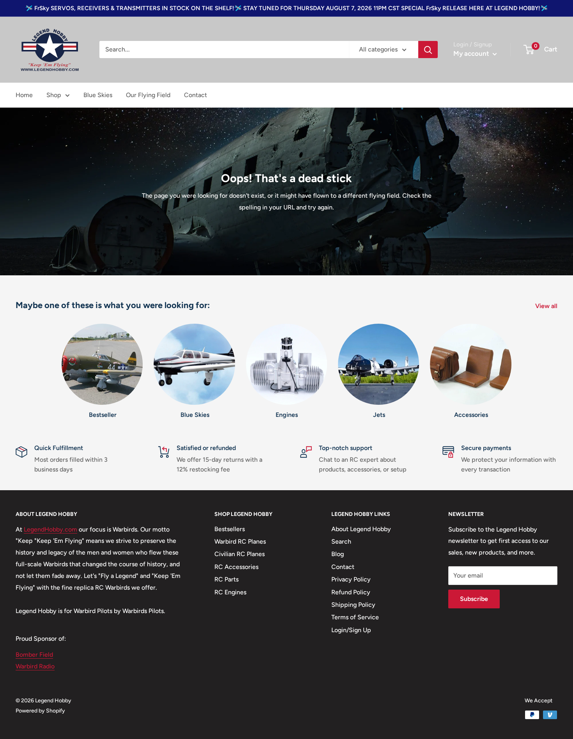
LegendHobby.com (50, 529)
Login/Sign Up (351, 630)
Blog (337, 554)
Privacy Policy (351, 579)
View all (547, 306)
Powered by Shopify (40, 710)
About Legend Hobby (361, 529)
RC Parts (226, 579)
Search (341, 541)
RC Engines (230, 592)
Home (24, 95)
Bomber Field (34, 654)
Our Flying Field (148, 95)
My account (472, 53)
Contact (195, 95)
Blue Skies (97, 95)
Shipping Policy (353, 604)
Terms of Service (355, 617)
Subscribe (474, 599)
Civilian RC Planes (239, 554)
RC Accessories (236, 567)
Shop (53, 95)
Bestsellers (229, 529)
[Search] (428, 49)
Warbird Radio (35, 666)
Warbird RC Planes (240, 541)
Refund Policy (350, 592)
